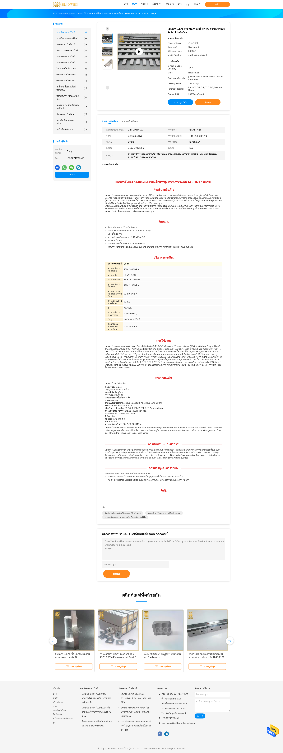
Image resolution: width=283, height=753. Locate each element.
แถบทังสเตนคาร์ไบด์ (89, 688)
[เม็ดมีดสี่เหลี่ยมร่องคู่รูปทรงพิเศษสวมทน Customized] (163, 630)
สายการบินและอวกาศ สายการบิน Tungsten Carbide (125, 517)
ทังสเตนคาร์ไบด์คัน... (72, 114)
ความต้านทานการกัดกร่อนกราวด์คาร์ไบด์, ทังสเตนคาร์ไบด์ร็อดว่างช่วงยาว (136, 725)
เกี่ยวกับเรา (58, 702)
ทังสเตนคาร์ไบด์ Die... (72, 80)
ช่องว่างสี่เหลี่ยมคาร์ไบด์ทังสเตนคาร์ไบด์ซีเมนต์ (123, 513)
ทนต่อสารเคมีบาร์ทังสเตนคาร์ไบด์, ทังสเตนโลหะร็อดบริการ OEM (136, 698)
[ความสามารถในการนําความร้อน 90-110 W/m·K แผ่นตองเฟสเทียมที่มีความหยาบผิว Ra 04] (118, 630)
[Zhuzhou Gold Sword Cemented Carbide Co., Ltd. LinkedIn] (166, 733)
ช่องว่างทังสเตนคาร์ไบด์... (72, 50)
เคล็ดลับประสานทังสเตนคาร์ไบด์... (72, 106)
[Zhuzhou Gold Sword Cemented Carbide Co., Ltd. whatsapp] (64, 166)
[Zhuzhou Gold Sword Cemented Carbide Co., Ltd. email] (57, 166)
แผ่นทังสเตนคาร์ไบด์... (72, 56)
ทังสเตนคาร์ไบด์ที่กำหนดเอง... (72, 97)
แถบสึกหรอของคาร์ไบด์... (72, 38)
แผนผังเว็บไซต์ (59, 710)
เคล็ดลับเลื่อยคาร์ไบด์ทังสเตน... (72, 88)
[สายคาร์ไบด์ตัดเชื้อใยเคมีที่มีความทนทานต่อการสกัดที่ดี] (73, 630)
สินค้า (55, 698)
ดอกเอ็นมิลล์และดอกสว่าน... (72, 121)
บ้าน (55, 694)
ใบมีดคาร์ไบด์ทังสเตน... (72, 68)
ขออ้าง (217, 4)
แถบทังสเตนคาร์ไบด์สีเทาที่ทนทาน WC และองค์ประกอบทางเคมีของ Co (96, 698)
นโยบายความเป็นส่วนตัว (63, 720)
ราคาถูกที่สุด (180, 102)
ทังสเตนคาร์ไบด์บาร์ (128, 688)
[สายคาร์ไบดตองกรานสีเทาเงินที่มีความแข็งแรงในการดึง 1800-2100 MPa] (207, 630)
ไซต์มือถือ (57, 714)
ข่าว (55, 706)
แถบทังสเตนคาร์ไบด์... (72, 32)
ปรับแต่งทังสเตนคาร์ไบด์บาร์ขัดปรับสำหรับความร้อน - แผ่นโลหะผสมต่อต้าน (136, 712)
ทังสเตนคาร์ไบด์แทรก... (72, 74)
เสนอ (116, 574)
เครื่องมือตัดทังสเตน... (72, 129)
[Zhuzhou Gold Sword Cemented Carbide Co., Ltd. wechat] (71, 166)
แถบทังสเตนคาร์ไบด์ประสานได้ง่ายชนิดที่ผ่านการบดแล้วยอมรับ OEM (96, 712)
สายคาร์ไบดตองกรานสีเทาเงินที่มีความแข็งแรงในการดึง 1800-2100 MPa (206, 657)
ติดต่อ (72, 174)
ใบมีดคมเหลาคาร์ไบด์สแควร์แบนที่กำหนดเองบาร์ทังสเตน (97, 723)
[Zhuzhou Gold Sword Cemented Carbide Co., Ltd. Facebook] (159, 733)
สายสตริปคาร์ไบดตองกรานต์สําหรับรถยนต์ (164, 513)
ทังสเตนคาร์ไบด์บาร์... (72, 44)
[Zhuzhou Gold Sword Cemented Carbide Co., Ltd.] (66, 4)
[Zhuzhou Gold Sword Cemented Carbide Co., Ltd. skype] (78, 166)
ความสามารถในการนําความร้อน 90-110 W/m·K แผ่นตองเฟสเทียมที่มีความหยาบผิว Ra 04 (117, 657)
